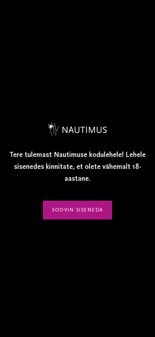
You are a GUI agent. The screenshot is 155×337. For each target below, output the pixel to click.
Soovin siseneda (77, 210)
